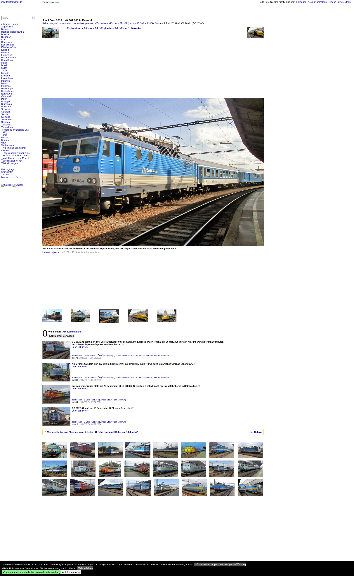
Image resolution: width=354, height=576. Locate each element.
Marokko (5, 83)
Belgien (5, 29)
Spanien (5, 122)
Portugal (5, 101)
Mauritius (6, 86)
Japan (4, 70)
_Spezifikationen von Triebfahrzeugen (11, 162)
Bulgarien (6, 37)
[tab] (153, 432)
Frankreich (6, 55)
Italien (4, 68)
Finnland (5, 52)
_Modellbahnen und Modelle (15, 158)
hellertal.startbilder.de (11, 2)
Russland (6, 106)
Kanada (5, 73)
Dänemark (6, 42)
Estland (5, 50)
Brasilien (5, 34)
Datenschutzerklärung (11, 177)
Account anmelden (317, 2)
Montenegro (7, 88)
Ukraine (5, 137)
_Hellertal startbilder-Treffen (15, 155)
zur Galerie (256, 432)
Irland (4, 63)
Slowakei (6, 117)
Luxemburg (7, 78)
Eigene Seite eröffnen (340, 2)
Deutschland (7, 44)
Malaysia (5, 81)
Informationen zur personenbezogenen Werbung (220, 564)
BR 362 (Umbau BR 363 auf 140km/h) (139, 23)
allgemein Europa (10, 24)
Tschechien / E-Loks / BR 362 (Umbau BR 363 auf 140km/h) (104, 28)
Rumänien (6, 104)
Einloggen (301, 2)
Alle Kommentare (72, 331)
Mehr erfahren (85, 568)
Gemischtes (7, 172)
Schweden (6, 109)
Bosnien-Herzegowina (12, 32)
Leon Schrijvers (80, 347)
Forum (45, 2)
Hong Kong (7, 60)
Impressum (55, 2)
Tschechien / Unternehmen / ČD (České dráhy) (93, 355)
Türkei (4, 135)
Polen (4, 99)
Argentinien (7, 26)
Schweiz (5, 112)
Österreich (6, 96)
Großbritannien (8, 57)
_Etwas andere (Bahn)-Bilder (15, 153)
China (4, 39)
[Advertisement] (153, 65)
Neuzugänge (7, 169)
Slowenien (6, 119)
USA (3, 142)
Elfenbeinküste (8, 47)
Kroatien (5, 75)
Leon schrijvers (50, 252)
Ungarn (5, 140)
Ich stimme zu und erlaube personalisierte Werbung (31, 572)
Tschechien (102, 23)
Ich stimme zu (71, 572)
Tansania (6, 124)
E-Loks (113, 23)
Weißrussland (8, 145)
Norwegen (6, 93)
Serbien (5, 114)
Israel (4, 65)
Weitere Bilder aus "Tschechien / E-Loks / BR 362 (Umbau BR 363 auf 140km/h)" (92, 432)
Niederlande (7, 91)
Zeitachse (6, 174)
